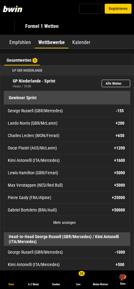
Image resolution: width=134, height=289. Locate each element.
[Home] (13, 8)
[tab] (20, 41)
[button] (67, 71)
